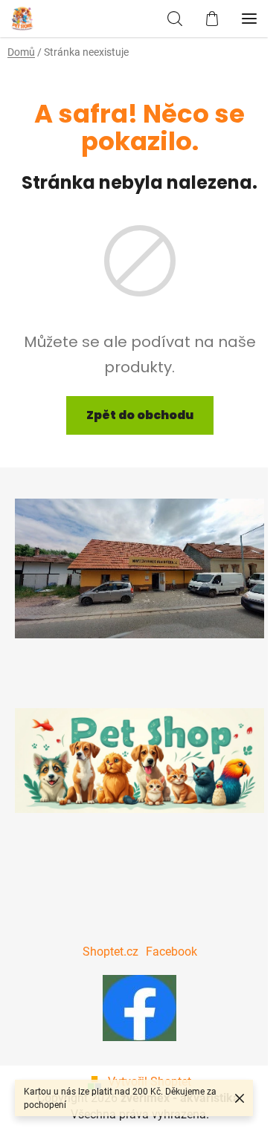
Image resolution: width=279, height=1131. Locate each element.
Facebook (171, 951)
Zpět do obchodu (139, 415)
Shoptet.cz (110, 951)
